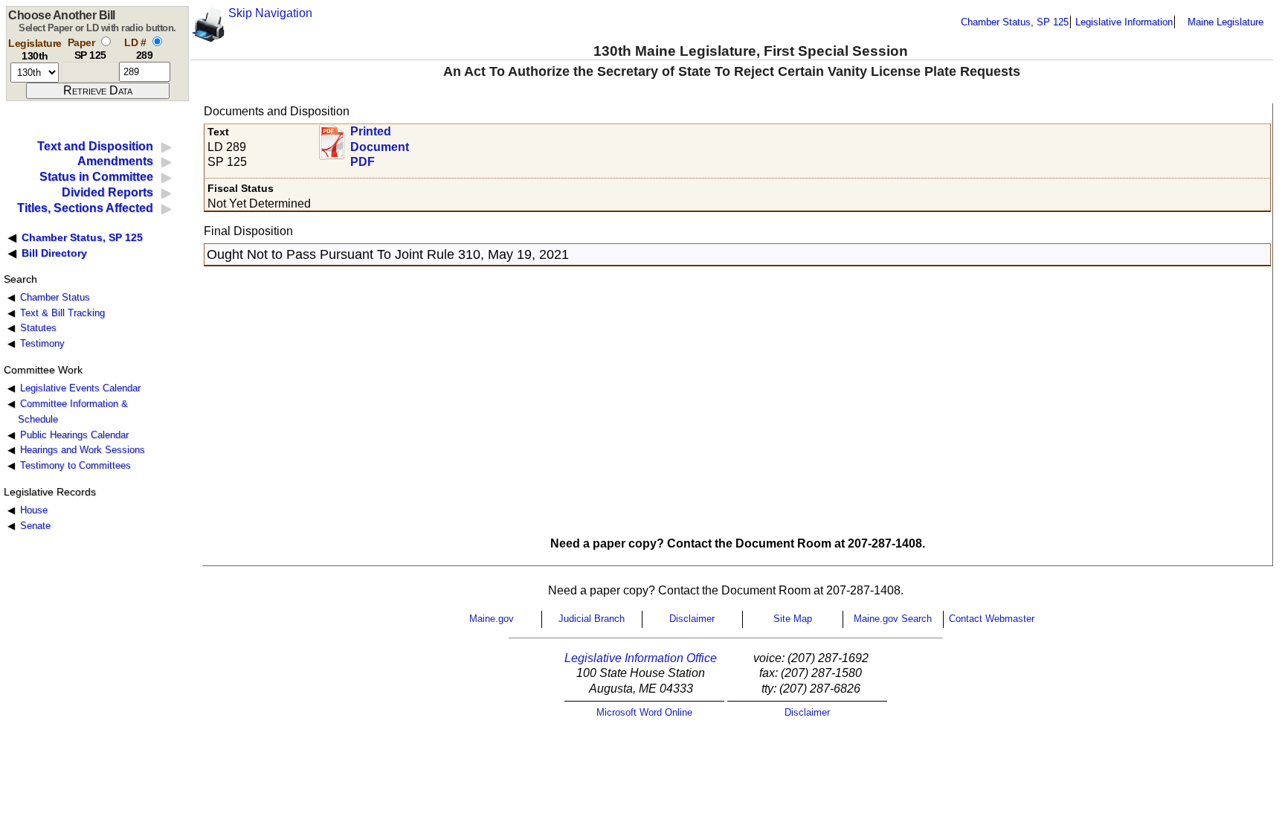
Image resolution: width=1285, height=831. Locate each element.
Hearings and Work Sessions (82, 449)
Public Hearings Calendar (74, 434)
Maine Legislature (1225, 22)
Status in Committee (96, 176)
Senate (35, 525)
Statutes (38, 327)
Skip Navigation (270, 13)
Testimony (42, 343)
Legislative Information (1124, 22)
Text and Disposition (95, 146)
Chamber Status (55, 297)
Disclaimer (692, 618)
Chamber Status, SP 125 (1015, 22)
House (34, 510)
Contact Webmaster (991, 618)
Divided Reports (107, 192)
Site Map (792, 618)
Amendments (115, 161)
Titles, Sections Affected (85, 208)
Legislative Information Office (640, 658)
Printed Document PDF (379, 142)
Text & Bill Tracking (62, 312)
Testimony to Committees (75, 465)
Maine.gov (491, 618)
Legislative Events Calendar (80, 388)
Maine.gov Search (893, 618)
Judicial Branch (591, 618)
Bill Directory (54, 253)
